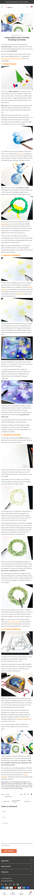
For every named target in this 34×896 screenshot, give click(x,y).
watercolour (8, 796)
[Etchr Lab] (9, 7)
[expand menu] (2, 7)
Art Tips (7, 794)
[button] (31, 7)
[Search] (27, 7)
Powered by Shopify (7, 881)
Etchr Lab (8, 878)
